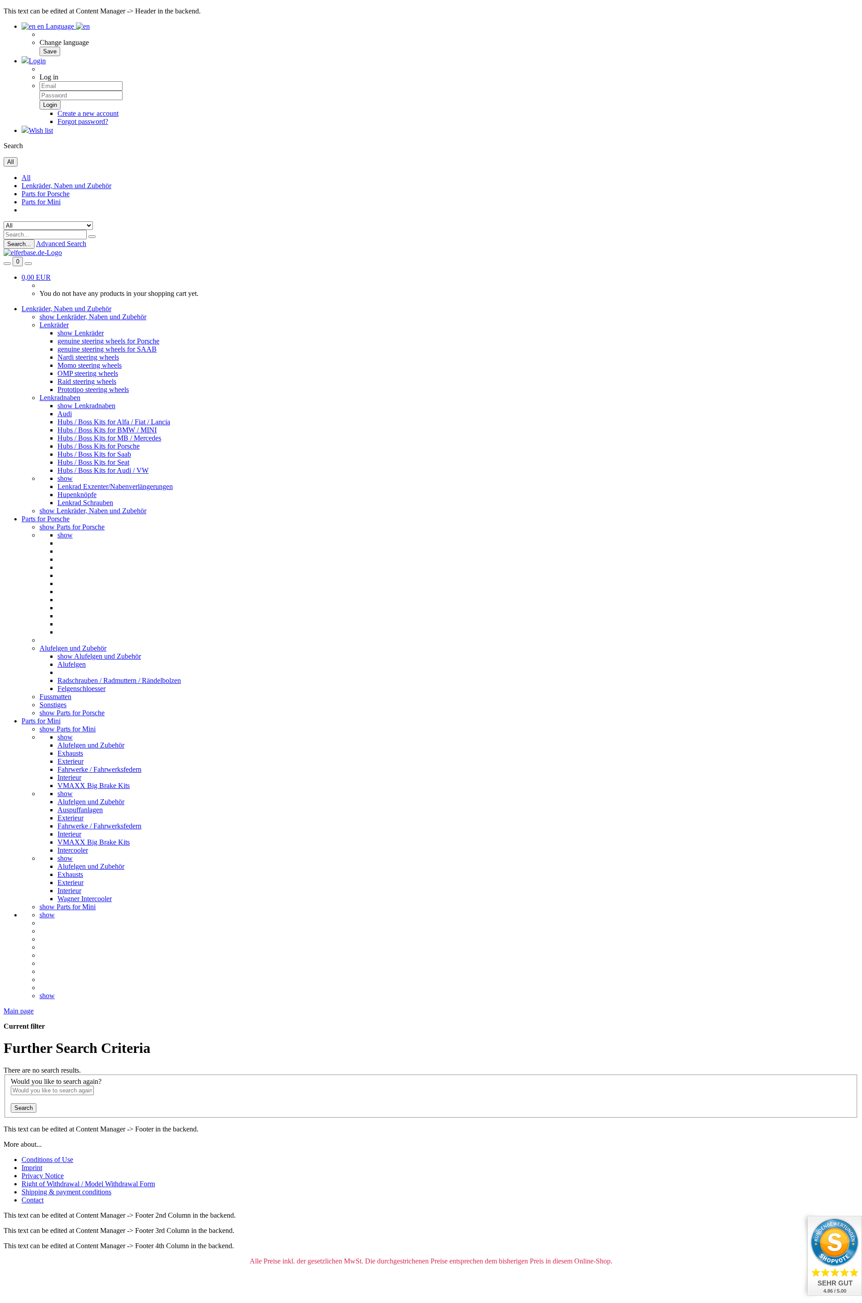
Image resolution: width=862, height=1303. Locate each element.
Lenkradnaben (60, 397)
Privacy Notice (43, 1176)
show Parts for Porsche (72, 527)
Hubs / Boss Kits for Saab (94, 454)
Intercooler (72, 850)
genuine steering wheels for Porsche (108, 341)
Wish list (41, 130)
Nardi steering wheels (88, 357)
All (26, 177)
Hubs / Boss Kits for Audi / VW (103, 470)
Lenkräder (54, 325)
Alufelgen (71, 664)
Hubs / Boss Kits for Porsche (98, 446)
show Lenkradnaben (86, 405)
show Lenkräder (80, 333)
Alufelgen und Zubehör (73, 648)
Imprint (32, 1167)
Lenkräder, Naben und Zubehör (66, 185)
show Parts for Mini (68, 729)
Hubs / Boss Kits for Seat (93, 462)
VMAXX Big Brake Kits (93, 785)
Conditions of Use (47, 1159)
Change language (64, 42)
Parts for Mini (41, 202)
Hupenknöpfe (77, 494)
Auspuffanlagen (80, 810)
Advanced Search (61, 243)
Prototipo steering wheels (93, 389)
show (65, 478)
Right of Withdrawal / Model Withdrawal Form (88, 1184)
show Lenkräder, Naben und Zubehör (93, 317)
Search (23, 1108)
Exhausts (70, 753)
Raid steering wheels (86, 381)
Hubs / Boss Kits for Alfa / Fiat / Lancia (113, 422)
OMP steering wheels (87, 373)
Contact (33, 1200)
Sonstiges (53, 705)
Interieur (69, 777)
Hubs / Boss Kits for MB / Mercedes (109, 438)
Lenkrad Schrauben (85, 502)
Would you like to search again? (56, 1081)
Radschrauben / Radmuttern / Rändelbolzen (119, 680)
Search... (19, 244)
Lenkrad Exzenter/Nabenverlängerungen (115, 486)
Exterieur (70, 761)
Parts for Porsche (46, 194)
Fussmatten (55, 696)
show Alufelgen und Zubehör (99, 656)
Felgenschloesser (81, 688)
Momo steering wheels (89, 365)
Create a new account (88, 113)
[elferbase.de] (33, 252)
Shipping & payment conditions (66, 1192)
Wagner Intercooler (84, 898)
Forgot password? (82, 121)
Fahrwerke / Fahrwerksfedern (99, 769)
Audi (64, 414)
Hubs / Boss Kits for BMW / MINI (107, 430)
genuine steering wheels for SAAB (107, 349)
